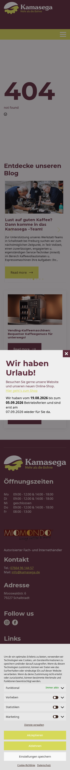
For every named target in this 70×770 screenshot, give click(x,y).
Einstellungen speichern (35, 756)
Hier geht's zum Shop (22, 390)
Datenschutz (44, 765)
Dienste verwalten (34, 725)
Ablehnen (35, 746)
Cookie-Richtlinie (26, 765)
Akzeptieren (35, 735)
